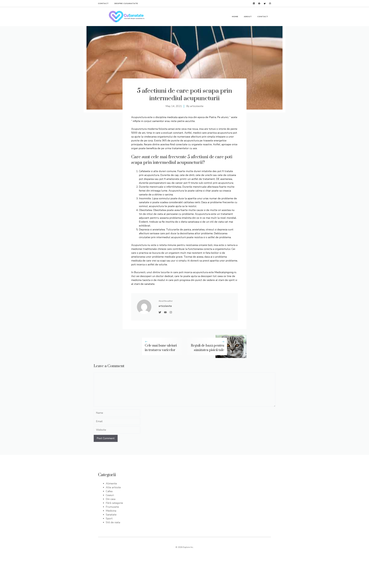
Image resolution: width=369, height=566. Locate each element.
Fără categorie (114, 503)
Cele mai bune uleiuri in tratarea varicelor (161, 347)
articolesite (196, 106)
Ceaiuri (110, 495)
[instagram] (270, 3)
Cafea (109, 491)
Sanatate (111, 514)
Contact (103, 3)
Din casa (110, 499)
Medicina (111, 510)
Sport (109, 518)
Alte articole (113, 487)
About (248, 16)
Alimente (111, 483)
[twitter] (265, 3)
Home (235, 16)
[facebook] (259, 3)
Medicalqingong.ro (225, 272)
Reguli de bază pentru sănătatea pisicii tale (207, 347)
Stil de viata (113, 522)
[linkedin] (254, 3)
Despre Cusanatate (126, 3)
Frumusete (112, 507)
